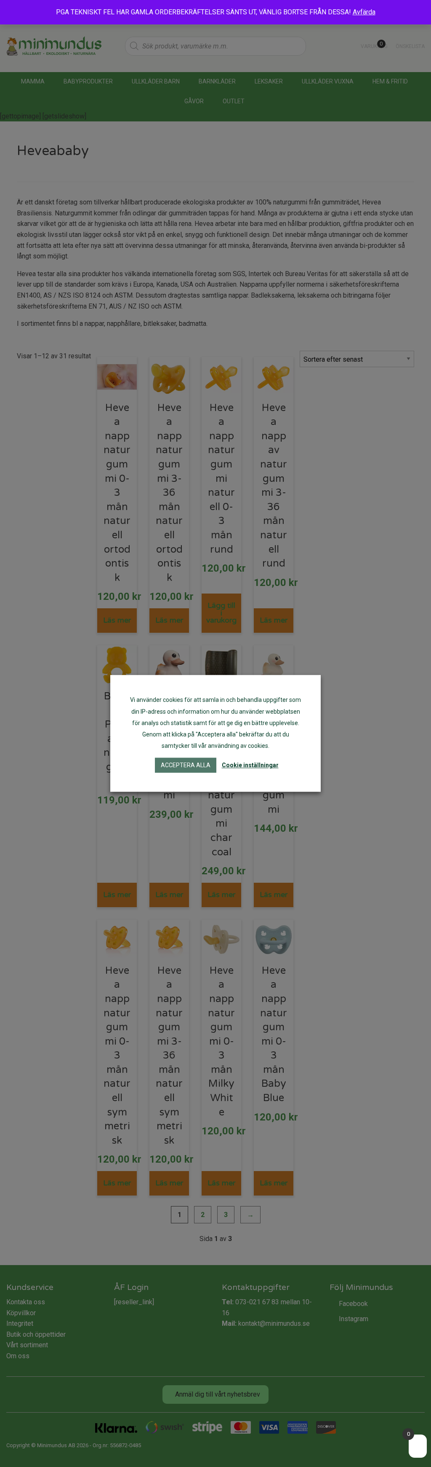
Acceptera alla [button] (185, 765)
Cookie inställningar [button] (250, 765)
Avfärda (364, 12)
